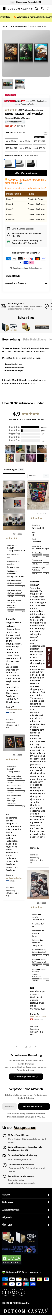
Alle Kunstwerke (19, 26)
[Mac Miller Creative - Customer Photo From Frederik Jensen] (42, 458)
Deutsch (34, 1272)
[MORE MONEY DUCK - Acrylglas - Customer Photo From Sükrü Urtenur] (10, 458)
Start (4, 26)
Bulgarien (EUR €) (15, 1272)
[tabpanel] (26, 366)
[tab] (11, 340)
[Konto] (42, 8)
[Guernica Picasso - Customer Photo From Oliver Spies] (20, 449)
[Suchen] (36, 8)
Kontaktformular (26, 1064)
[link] (26, 327)
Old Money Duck (37, 1009)
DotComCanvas (22, 118)
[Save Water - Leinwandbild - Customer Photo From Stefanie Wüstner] (31, 449)
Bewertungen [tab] (10, 469)
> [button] (35, 1046)
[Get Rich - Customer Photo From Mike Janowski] (31, 458)
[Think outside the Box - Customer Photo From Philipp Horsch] (10, 449)
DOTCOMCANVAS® (19, 1303)
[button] (17, 725)
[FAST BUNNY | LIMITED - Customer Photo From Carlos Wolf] (20, 458)
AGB (39, 1117)
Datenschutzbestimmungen (21, 1117)
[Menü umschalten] (4, 8)
